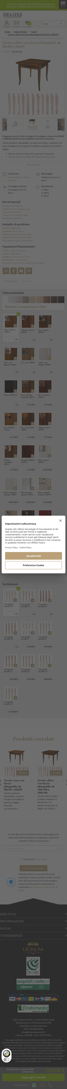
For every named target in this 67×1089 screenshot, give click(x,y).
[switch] (6, 1059)
